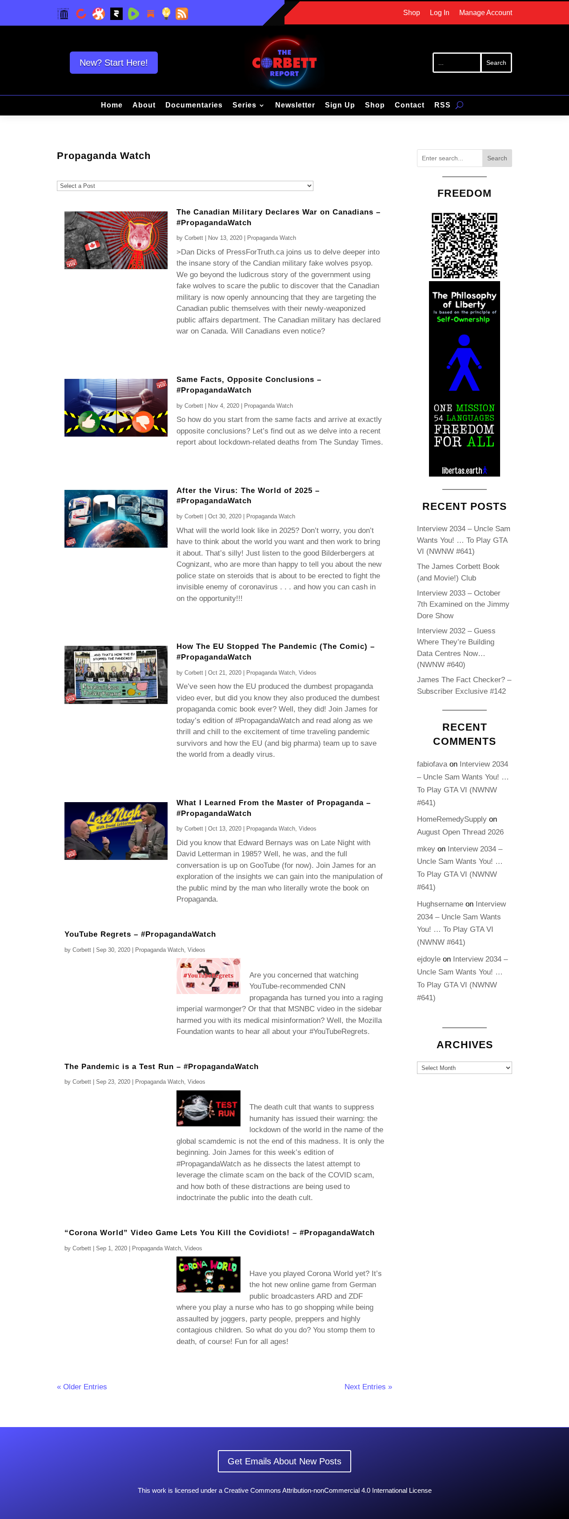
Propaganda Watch (271, 238)
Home (112, 105)
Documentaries (194, 105)
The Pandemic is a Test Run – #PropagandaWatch (161, 1066)
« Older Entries (82, 1387)
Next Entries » (368, 1387)
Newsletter (295, 105)
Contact (410, 105)
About (144, 105)
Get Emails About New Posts (284, 1461)
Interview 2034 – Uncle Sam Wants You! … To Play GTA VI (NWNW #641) (463, 540)
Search (497, 158)
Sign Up (340, 105)
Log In (439, 13)
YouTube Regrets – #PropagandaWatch (140, 934)
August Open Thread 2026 (460, 832)
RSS (442, 105)
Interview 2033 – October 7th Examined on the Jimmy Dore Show (463, 604)
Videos (308, 672)
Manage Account (485, 13)
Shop (411, 13)
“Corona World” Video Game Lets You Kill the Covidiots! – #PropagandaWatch (219, 1233)
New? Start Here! (114, 63)
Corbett (193, 238)
